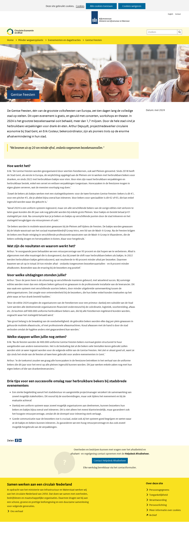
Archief (153, 515)
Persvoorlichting (158, 504)
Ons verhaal (16, 511)
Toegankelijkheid (158, 494)
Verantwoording (158, 499)
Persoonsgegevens (159, 489)
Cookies (80, 6)
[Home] (22, 35)
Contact (178, 14)
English (170, 14)
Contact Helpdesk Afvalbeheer (110, 460)
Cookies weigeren (131, 6)
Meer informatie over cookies (165, 510)
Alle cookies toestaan (101, 6)
